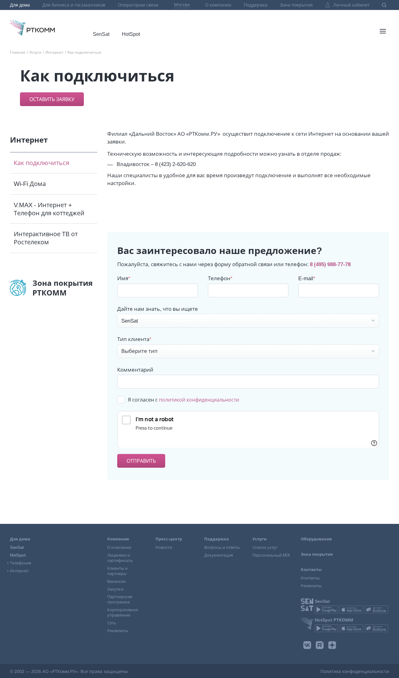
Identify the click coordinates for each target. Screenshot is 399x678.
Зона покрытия (296, 5)
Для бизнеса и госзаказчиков (73, 5)
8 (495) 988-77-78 (330, 264)
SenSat (101, 34)
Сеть (111, 623)
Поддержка (255, 5)
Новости (164, 547)
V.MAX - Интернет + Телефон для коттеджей (49, 209)
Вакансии (116, 581)
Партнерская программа (119, 599)
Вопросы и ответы (222, 547)
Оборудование (316, 539)
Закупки (115, 589)
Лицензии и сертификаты (120, 558)
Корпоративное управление (122, 612)
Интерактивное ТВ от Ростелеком (46, 238)
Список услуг (265, 547)
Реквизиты (117, 630)
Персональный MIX (271, 555)
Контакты (310, 578)
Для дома (20, 5)
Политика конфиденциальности (354, 671)
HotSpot (131, 34)
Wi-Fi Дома (30, 184)
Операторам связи (138, 5)
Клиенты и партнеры (117, 571)
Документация (218, 555)
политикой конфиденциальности (199, 399)
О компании (218, 5)
